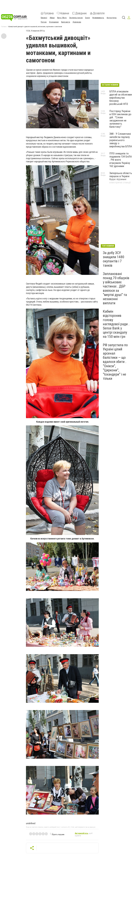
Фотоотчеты (112, 18)
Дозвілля (99, 13)
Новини (64, 13)
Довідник (81, 13)
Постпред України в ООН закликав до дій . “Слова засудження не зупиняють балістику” (120, 119)
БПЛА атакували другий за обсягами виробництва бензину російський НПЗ (120, 98)
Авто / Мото (62, 18)
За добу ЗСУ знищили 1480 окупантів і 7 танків (113, 259)
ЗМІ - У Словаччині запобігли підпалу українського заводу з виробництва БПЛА (120, 140)
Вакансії (44, 18)
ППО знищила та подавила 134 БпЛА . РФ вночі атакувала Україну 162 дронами (120, 160)
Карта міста (65, 22)
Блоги (87, 18)
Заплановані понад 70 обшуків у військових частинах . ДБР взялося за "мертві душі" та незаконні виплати (116, 288)
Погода (43, 22)
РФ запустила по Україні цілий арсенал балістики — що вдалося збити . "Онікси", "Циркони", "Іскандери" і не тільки (115, 362)
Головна (49, 13)
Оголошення (54, 22)
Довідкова (77, 22)
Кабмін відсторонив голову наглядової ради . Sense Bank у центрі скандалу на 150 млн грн (116, 324)
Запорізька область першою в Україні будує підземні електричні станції (120, 178)
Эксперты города (76, 18)
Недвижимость (98, 18)
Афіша (52, 18)
